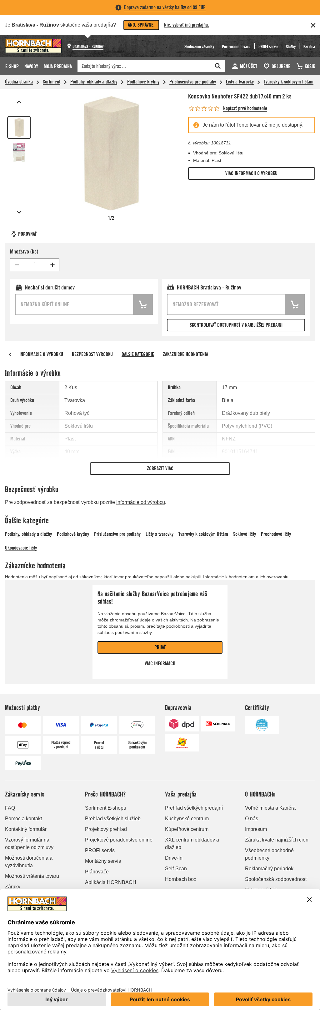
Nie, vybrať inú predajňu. (186, 25)
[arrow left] (10, 354)
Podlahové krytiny (143, 82)
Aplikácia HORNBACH (110, 882)
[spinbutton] (34, 264)
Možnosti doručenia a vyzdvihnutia (28, 861)
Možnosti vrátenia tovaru (32, 876)
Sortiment (51, 82)
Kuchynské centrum (187, 818)
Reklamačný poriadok (269, 868)
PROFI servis (100, 850)
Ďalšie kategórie (138, 354)
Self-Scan (176, 868)
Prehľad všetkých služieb (113, 818)
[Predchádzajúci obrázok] (19, 102)
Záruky (12, 886)
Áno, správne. (141, 25)
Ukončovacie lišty (21, 548)
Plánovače (97, 871)
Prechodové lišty (276, 534)
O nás (251, 818)
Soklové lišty (244, 534)
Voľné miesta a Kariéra (270, 808)
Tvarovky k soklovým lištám (288, 82)
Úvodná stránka (19, 82)
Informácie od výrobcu (140, 502)
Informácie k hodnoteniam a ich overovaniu (245, 576)
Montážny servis (103, 861)
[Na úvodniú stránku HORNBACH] (33, 46)
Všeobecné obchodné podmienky (269, 854)
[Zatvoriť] (313, 25)
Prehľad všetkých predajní (194, 808)
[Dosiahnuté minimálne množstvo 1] (17, 264)
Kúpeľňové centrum (186, 829)
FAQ (10, 808)
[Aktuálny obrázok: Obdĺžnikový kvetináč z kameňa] (19, 127)
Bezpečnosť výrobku (92, 354)
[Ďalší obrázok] (19, 212)
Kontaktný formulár (26, 829)
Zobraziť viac (160, 468)
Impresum (256, 829)
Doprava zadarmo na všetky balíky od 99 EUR (165, 7)
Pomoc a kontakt (23, 818)
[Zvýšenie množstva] (52, 264)
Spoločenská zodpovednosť (276, 879)
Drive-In (173, 858)
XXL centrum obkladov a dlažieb (192, 843)
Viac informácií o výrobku (251, 173)
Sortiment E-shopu (105, 808)
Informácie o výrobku (41, 354)
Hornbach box (180, 879)
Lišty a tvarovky (240, 82)
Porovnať (27, 234)
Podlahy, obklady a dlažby (93, 82)
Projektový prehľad (106, 829)
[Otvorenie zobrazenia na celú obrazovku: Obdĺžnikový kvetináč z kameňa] (111, 153)
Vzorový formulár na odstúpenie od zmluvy (29, 843)
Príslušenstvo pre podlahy (192, 82)
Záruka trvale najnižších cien (276, 839)
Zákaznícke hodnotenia (185, 354)
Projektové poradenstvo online (118, 839)
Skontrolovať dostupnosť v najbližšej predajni (236, 325)
